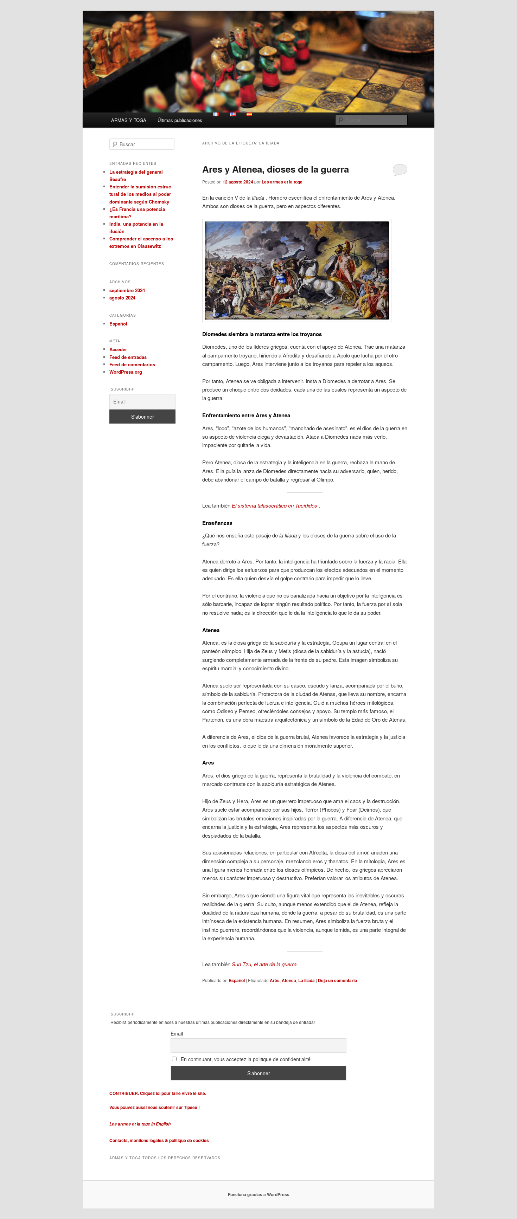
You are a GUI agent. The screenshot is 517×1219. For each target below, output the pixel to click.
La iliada (306, 980)
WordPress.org (125, 371)
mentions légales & (149, 1140)
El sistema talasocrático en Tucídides (274, 505)
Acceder (118, 349)
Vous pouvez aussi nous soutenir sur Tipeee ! (155, 1107)
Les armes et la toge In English (140, 1124)
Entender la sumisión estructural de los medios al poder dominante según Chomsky (140, 194)
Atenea (289, 980)
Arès (275, 980)
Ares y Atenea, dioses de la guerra (275, 168)
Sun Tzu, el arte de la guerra (264, 964)
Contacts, (119, 1140)
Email (177, 1033)
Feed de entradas (128, 357)
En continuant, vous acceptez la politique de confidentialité (245, 1059)
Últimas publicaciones (180, 120)
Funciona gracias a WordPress (258, 1194)
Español (237, 980)
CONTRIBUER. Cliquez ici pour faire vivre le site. (157, 1093)
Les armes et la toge (282, 182)
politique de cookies (189, 1140)
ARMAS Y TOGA (128, 120)
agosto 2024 (122, 297)
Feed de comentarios (132, 364)
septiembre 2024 (127, 290)
